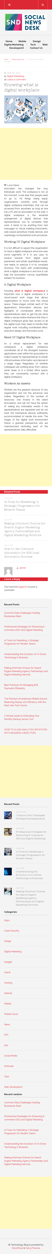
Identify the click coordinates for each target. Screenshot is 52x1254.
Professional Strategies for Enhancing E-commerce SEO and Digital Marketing (31, 835)
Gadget (8, 962)
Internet (8, 993)
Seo (6, 1045)
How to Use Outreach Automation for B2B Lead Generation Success (21, 552)
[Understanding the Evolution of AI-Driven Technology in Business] (8, 872)
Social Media (10, 1055)
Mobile (22, 41)
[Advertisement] (26, 154)
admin (22, 568)
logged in (22, 586)
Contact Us (36, 48)
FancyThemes (33, 1248)
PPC (6, 1035)
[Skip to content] (26, 4)
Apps (7, 920)
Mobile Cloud (11, 1014)
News (7, 1024)
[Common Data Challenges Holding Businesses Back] (8, 815)
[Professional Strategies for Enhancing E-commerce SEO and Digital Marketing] (8, 832)
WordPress (17, 1248)
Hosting (8, 982)
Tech (33, 44)
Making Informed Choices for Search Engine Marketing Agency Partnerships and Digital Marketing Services (26, 671)
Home (9, 41)
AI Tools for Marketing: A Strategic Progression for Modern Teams (22, 505)
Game (7, 972)
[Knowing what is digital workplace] (26, 109)
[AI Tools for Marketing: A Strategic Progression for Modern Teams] (8, 852)
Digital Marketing (14, 44)
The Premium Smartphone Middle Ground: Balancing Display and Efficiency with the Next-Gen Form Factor (25, 702)
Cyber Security (11, 930)
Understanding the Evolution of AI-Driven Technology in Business (29, 874)
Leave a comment (16, 79)
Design (37, 41)
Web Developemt (13, 1087)
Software (9, 1066)
